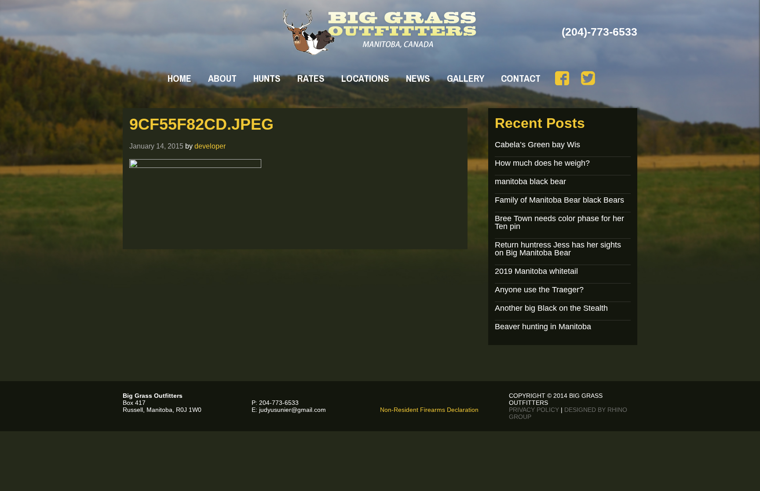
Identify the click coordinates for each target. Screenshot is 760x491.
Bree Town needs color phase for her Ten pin (559, 222)
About (222, 78)
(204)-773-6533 (599, 31)
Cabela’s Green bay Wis (537, 144)
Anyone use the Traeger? (539, 289)
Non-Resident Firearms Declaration (429, 409)
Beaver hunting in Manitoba (543, 326)
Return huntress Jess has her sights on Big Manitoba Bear (558, 248)
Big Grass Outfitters (380, 32)
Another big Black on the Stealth (551, 308)
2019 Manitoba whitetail (536, 271)
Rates (311, 78)
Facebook (562, 78)
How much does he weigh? (542, 163)
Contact (521, 78)
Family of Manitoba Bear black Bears (559, 200)
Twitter (588, 78)
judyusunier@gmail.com (292, 409)
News (418, 78)
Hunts (267, 78)
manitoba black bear (530, 181)
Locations (365, 78)
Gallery (465, 78)
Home (179, 78)
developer (210, 146)
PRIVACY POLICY (534, 409)
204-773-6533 (279, 402)
